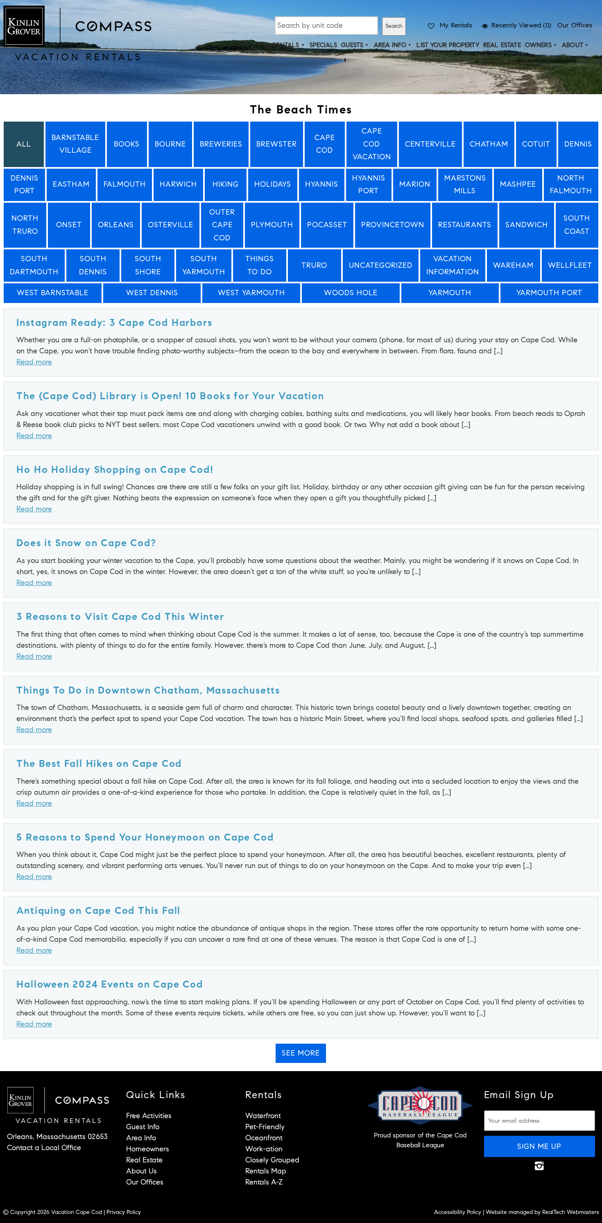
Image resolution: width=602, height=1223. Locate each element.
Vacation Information (452, 265)
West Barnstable (52, 292)
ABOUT (572, 45)
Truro (314, 265)
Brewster (276, 144)
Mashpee (518, 184)
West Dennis (152, 292)
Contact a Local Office (44, 1147)
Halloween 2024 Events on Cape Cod (109, 984)
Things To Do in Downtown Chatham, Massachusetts (148, 690)
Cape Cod (325, 144)
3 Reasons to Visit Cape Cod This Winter (120, 616)
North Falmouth (571, 185)
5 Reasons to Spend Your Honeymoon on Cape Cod (145, 837)
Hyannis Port (368, 185)
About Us (141, 1171)
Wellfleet (570, 265)
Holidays (272, 184)
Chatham (489, 144)
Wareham (513, 265)
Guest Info (142, 1126)
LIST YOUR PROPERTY (447, 45)
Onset (69, 224)
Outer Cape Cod (222, 225)
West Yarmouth (251, 292)
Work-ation (264, 1148)
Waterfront (263, 1115)
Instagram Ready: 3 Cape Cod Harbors (114, 322)
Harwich (178, 184)
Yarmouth (449, 292)
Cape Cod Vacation (372, 144)
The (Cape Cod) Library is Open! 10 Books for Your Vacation (170, 396)
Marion (414, 184)
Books (127, 144)
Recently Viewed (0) (521, 25)
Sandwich (526, 224)
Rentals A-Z (264, 1182)
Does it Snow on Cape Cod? (86, 543)
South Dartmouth (34, 265)
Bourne (170, 144)
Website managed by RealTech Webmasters (542, 1212)
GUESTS (352, 45)
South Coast (577, 225)
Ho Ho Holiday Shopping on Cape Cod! (114, 469)
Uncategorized (380, 265)
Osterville (170, 224)
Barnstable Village (75, 144)
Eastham (71, 184)
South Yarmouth (203, 265)
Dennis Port (24, 185)
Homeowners (147, 1148)
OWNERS (538, 45)
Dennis (578, 144)
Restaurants (464, 224)
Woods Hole (351, 292)
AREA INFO (390, 45)
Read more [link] (34, 361)
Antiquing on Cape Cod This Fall (98, 910)
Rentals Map (265, 1171)
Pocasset (327, 224)
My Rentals (456, 25)
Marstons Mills (465, 185)
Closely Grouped (272, 1159)
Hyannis (321, 184)
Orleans (116, 224)
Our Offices (574, 25)
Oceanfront (264, 1137)
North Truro (24, 225)
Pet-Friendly (265, 1126)
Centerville (430, 144)
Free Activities (149, 1115)
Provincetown (392, 224)
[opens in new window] (539, 1165)
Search (394, 26)
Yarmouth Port (549, 292)
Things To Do (259, 265)
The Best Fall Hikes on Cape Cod (99, 763)
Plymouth (272, 224)
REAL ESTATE (502, 45)
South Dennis (93, 265)
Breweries (221, 144)
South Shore (148, 265)
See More (301, 1053)
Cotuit (536, 144)
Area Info (141, 1137)
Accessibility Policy (457, 1212)
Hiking (226, 184)
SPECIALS (323, 45)
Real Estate (144, 1159)
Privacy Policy (123, 1212)
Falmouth (125, 184)
